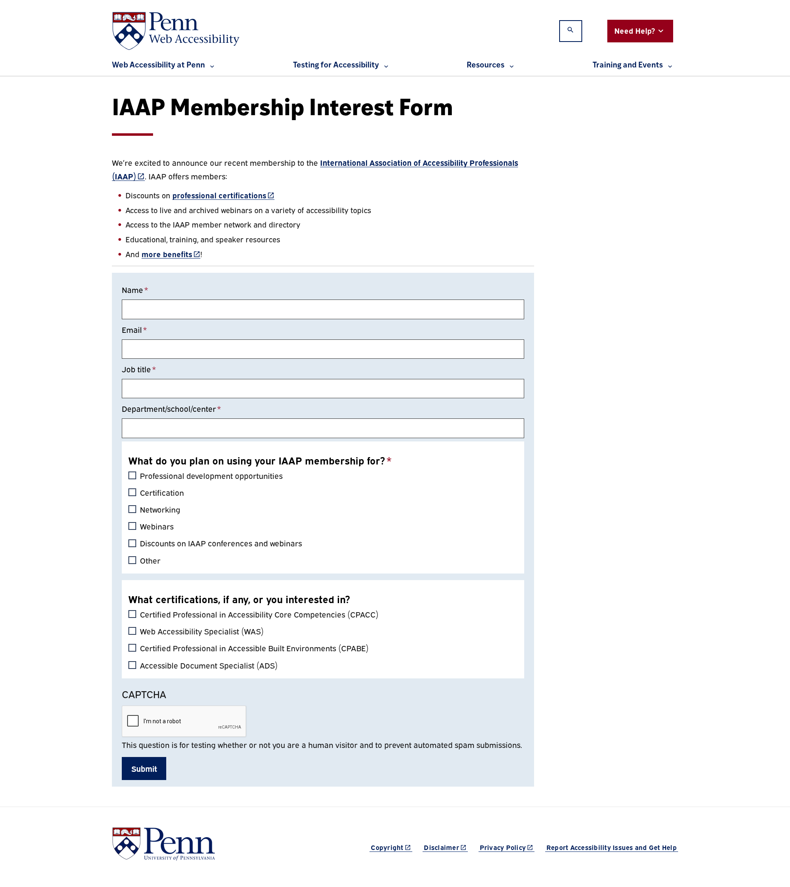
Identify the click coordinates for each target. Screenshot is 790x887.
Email (132, 329)
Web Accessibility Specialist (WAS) (202, 631)
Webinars (157, 526)
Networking (160, 509)
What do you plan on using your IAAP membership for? (256, 460)
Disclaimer (446, 847)
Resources (485, 66)
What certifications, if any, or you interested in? (239, 598)
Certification (162, 492)
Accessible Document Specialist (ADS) (209, 665)
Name (132, 289)
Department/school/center (169, 408)
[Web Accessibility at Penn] (175, 31)
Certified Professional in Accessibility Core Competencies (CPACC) (259, 614)
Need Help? (634, 30)
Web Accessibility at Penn (158, 66)
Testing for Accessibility (336, 66)
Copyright (391, 847)
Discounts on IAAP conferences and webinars (221, 543)
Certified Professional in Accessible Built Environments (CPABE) (254, 648)
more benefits (171, 253)
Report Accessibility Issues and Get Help (611, 847)
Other (150, 560)
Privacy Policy (507, 847)
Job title (136, 369)
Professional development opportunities (211, 475)
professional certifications (223, 195)
